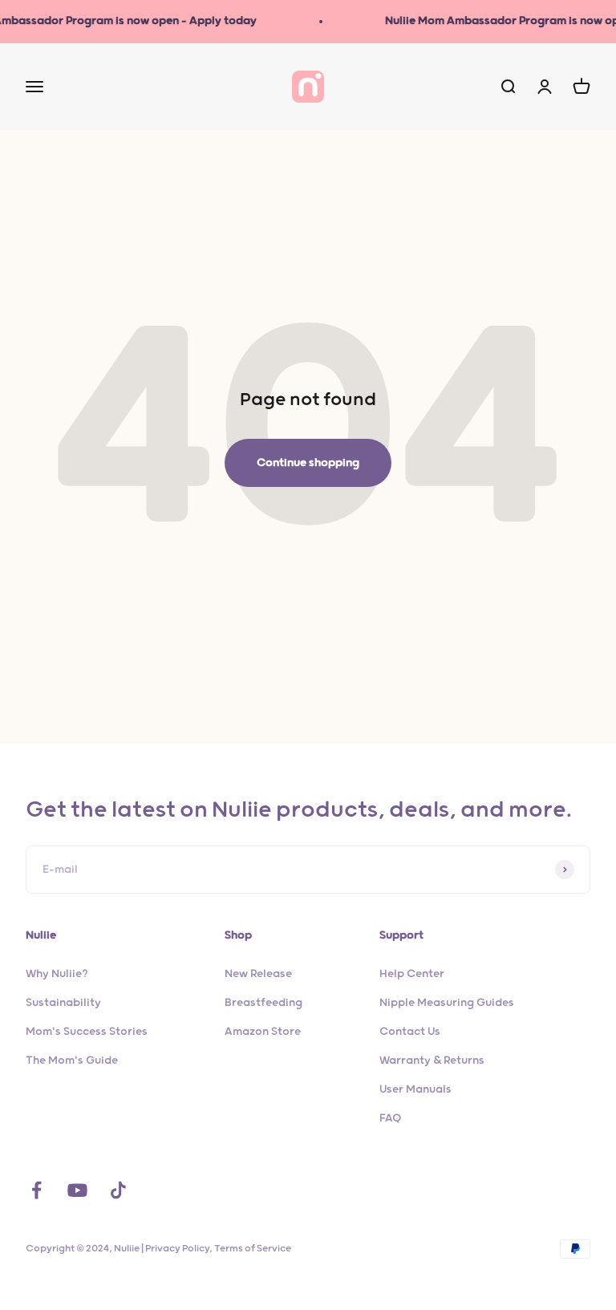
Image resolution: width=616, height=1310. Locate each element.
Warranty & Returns (431, 1060)
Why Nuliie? (57, 973)
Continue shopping (308, 462)
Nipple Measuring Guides (446, 1002)
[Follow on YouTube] (77, 1190)
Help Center (411, 973)
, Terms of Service (250, 1249)
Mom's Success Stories (87, 1031)
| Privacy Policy (175, 1249)
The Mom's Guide (72, 1060)
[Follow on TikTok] (118, 1190)
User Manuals (415, 1089)
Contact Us (409, 1031)
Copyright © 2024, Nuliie (83, 1249)
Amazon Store (263, 1031)
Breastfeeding (263, 1002)
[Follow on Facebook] (36, 1190)
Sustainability (63, 1002)
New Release (258, 973)
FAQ (390, 1118)
